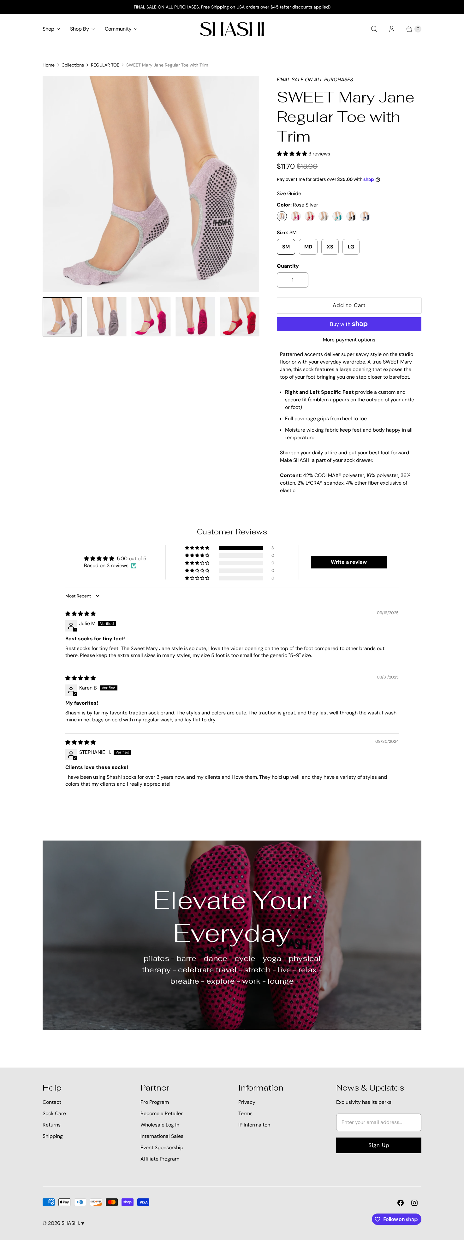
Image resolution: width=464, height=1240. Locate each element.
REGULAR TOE (105, 65)
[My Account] (392, 29)
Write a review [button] (349, 562)
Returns (52, 1124)
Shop (48, 29)
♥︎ (82, 1223)
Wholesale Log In (159, 1124)
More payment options (349, 339)
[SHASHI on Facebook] (400, 1202)
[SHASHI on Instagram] (414, 1202)
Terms (245, 1113)
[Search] (374, 29)
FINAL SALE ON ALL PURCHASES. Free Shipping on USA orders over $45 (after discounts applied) (232, 7)
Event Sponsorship (161, 1147)
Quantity (288, 266)
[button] (292, 153)
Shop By (79, 29)
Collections (73, 65)
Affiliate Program (159, 1159)
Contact (52, 1102)
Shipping (53, 1136)
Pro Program (154, 1102)
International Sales (161, 1136)
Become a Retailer (161, 1113)
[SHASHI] (232, 29)
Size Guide (289, 194)
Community (118, 29)
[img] (80, 613)
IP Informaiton (254, 1124)
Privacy (246, 1102)
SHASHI (70, 1223)
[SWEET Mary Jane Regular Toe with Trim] (151, 184)
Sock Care (54, 1113)
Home (49, 65)
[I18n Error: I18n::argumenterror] (62, 316)
